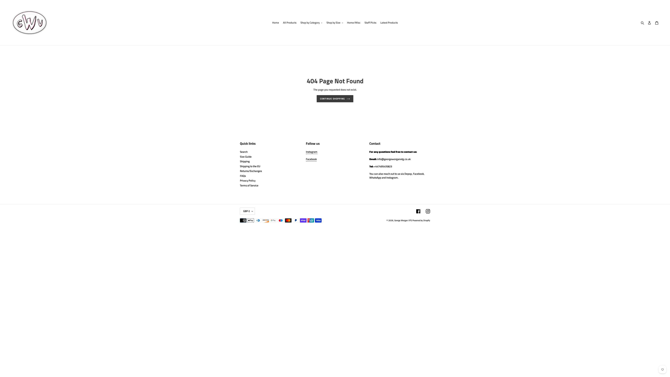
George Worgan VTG (403, 220)
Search (244, 152)
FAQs (243, 176)
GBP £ (246, 211)
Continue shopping (332, 98)
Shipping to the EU (250, 166)
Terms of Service (249, 185)
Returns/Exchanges (251, 171)
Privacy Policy (247, 181)
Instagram (311, 152)
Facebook (311, 159)
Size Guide (246, 157)
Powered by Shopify (421, 220)
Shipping (245, 161)
